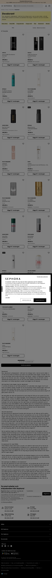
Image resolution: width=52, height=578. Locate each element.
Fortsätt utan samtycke (42, 276)
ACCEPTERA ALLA (40, 300)
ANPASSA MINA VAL (26, 300)
